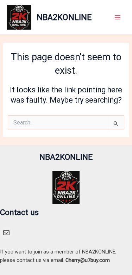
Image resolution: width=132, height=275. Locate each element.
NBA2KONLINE (64, 17)
